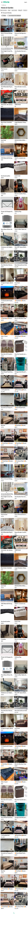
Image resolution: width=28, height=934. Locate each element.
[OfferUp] (6, 2)
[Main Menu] (2, 2)
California (4, 5)
